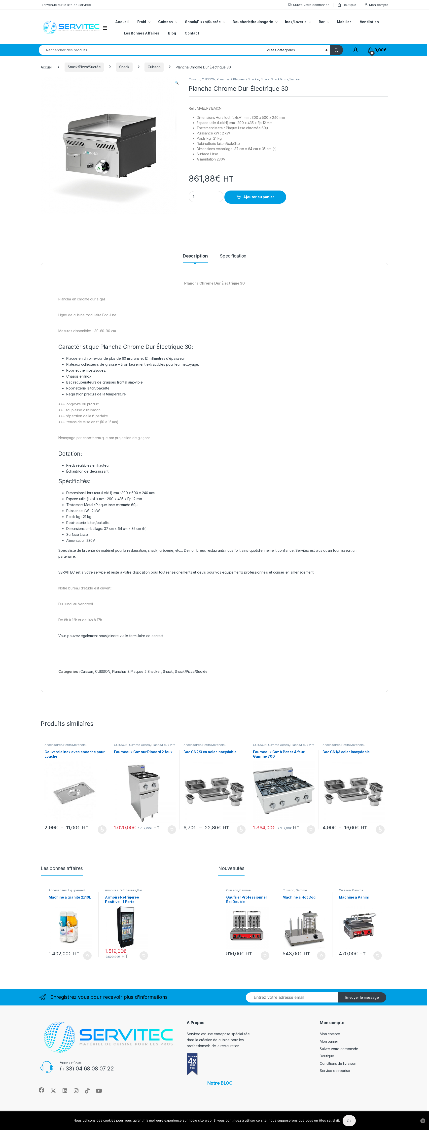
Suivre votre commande (311, 5)
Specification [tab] (233, 256)
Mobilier (344, 22)
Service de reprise (335, 1070)
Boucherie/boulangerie (253, 22)
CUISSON (208, 79)
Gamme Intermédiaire (238, 891)
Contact (192, 33)
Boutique (349, 5)
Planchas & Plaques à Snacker (238, 79)
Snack (124, 67)
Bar (322, 22)
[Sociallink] (41, 1090)
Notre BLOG (220, 1083)
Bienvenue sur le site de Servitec (66, 5)
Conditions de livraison (338, 1063)
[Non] (422, 1120)
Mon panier (329, 1041)
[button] (177, 83)
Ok (349, 1121)
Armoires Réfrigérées (120, 890)
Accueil (122, 22)
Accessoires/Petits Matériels (65, 745)
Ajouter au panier (258, 197)
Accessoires (58, 890)
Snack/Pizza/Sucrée (202, 22)
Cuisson (154, 67)
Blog (172, 33)
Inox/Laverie (295, 22)
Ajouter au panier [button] (170, 829)
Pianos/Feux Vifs (163, 745)
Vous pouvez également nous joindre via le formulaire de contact (110, 636)
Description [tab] (195, 256)
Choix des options (101, 829)
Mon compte (378, 5)
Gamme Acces (139, 745)
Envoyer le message (362, 997)
